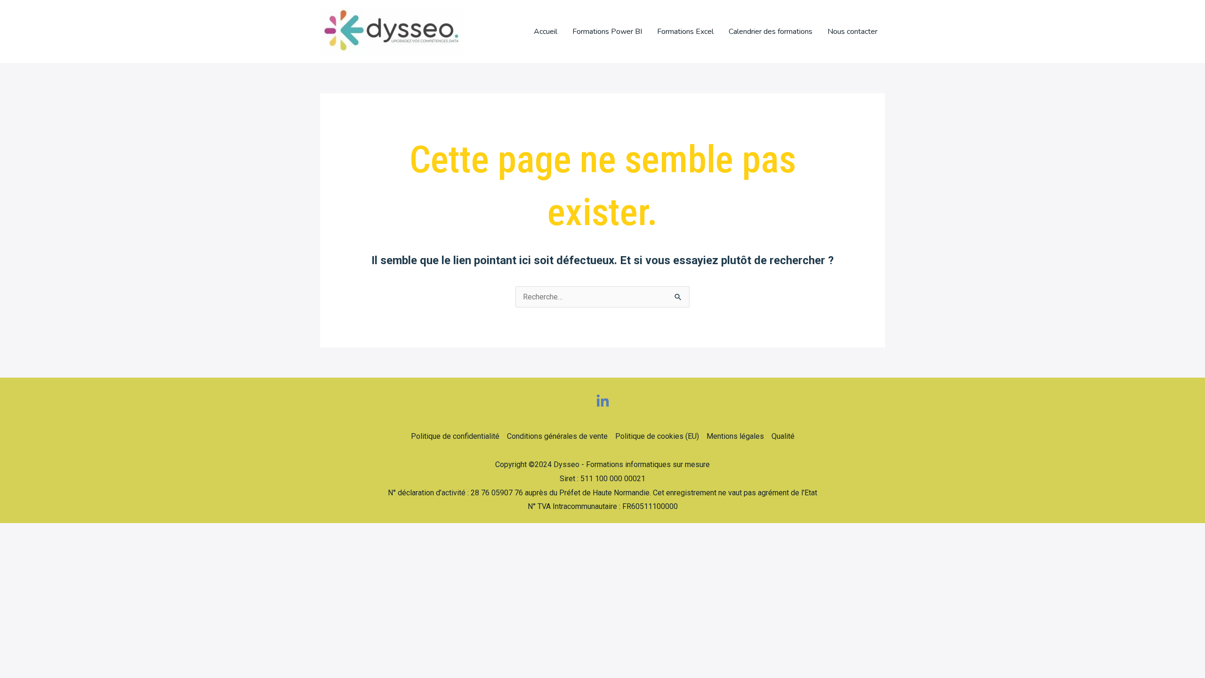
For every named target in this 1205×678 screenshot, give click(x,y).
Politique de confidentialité (455, 436)
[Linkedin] (603, 401)
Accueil (545, 31)
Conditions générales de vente (557, 436)
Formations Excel (685, 31)
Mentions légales (735, 436)
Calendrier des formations (770, 31)
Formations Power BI (607, 31)
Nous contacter (852, 31)
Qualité (783, 436)
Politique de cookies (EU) (657, 436)
